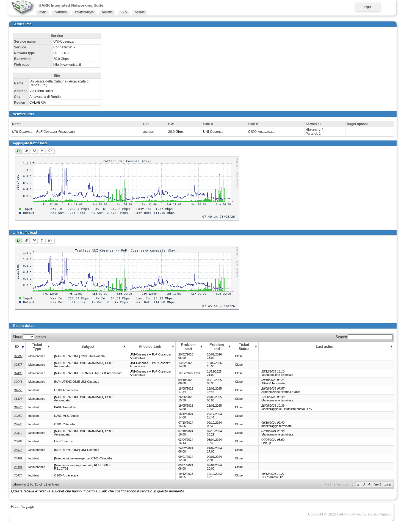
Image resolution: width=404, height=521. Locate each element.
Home (42, 11)
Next (377, 484)
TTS (124, 11)
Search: (342, 337)
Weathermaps (84, 11)
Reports (107, 11)
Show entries (29, 337)
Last (387, 484)
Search (140, 11)
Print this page (22, 507)
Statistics (61, 11)
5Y (50, 151)
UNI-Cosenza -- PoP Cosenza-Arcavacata (43, 132)
